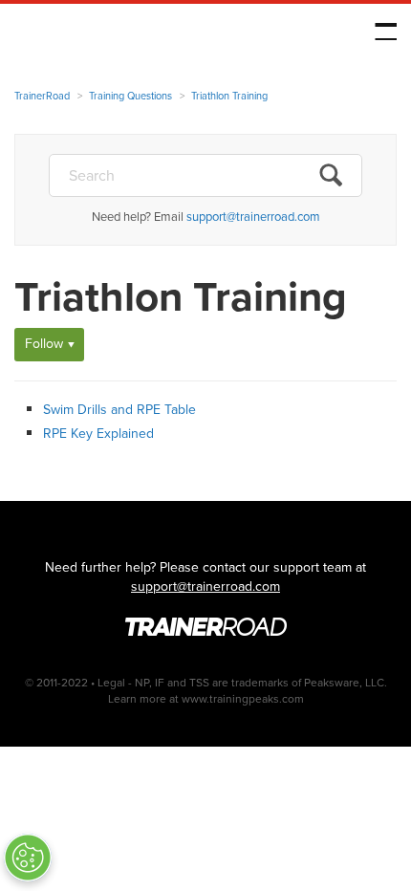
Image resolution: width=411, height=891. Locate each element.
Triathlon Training (229, 95)
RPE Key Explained (98, 434)
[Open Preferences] (28, 857)
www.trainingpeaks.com (243, 698)
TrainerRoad (134, 35)
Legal (111, 682)
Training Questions (130, 95)
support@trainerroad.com (253, 216)
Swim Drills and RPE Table (119, 410)
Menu (386, 31)
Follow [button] (44, 344)
